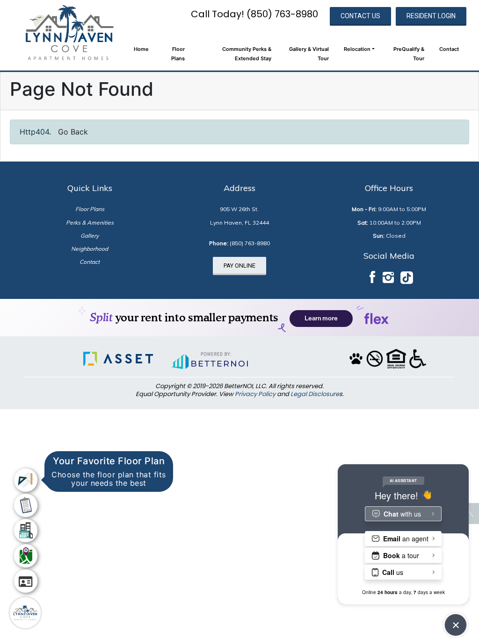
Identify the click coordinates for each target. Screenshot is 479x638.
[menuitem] (25, 480)
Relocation (357, 49)
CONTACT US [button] (360, 16)
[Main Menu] (25, 613)
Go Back (73, 131)
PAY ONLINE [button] (239, 265)
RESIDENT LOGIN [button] (431, 16)
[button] (69, 32)
